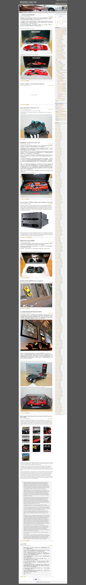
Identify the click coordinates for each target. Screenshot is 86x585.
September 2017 (58, 266)
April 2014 (57, 321)
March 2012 (58, 355)
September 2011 (58, 363)
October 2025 (58, 137)
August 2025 (58, 140)
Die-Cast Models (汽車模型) (60, 30)
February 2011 (58, 372)
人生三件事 (23, 544)
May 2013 (57, 336)
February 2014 (58, 324)
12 (55, 21)
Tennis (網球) (23, 139)
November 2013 (58, 328)
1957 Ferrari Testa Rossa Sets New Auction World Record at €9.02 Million (36, 417)
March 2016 (58, 290)
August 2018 (58, 251)
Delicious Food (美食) (60, 64)
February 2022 (58, 195)
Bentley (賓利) (59, 35)
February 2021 (58, 211)
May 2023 (57, 175)
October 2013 (58, 329)
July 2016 (57, 285)
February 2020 (58, 227)
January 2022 (58, 196)
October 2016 (58, 281)
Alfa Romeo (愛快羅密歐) (61, 31)
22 (60, 22)
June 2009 (57, 399)
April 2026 (57, 129)
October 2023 (58, 168)
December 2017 (58, 262)
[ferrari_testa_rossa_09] (47, 451)
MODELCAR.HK (28, 2)
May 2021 (57, 207)
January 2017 (58, 277)
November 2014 (58, 312)
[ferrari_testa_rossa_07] (26, 451)
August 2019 (58, 235)
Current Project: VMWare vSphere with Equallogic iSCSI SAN (36, 202)
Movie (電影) (59, 67)
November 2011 (58, 360)
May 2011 (57, 368)
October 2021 (58, 200)
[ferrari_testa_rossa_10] (26, 460)
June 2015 (57, 302)
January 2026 (58, 133)
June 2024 (57, 157)
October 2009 (58, 394)
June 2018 (57, 254)
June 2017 (57, 270)
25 (65, 22)
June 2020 (57, 222)
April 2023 (57, 176)
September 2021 (58, 202)
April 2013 (57, 337)
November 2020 (58, 215)
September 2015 (58, 298)
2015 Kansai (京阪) (61, 87)
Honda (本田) (59, 42)
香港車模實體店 (60, 104)
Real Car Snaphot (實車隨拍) (25, 308)
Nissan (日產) (59, 54)
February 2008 (58, 414)
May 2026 (57, 128)
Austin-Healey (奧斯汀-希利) (61, 34)
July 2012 (57, 349)
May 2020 (57, 223)
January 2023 (58, 180)
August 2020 (58, 219)
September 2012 (58, 347)
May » (65, 25)
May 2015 (57, 304)
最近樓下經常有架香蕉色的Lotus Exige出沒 (31, 281)
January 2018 (58, 261)
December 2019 (58, 230)
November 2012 (58, 344)
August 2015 (58, 300)
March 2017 (58, 274)
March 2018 (58, 258)
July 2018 (57, 253)
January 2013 (58, 341)
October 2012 (58, 345)
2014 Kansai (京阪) (61, 86)
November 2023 (58, 167)
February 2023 (58, 179)
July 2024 (57, 156)
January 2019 (58, 245)
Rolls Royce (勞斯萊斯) (60, 57)
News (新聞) (58, 62)
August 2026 (58, 124)
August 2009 (58, 396)
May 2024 (57, 159)
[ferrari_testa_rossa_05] (36, 442)
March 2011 (58, 371)
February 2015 (58, 308)
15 (60, 21)
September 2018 (58, 250)
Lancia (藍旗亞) (59, 47)
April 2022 (57, 192)
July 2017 (57, 269)
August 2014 (58, 316)
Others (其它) (58, 63)
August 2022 (58, 187)
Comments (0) (51, 16)
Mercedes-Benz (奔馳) (60, 53)
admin (22, 16)
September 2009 (58, 395)
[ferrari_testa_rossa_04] (26, 442)
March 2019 (58, 242)
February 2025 (58, 148)
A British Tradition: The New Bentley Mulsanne (32, 84)
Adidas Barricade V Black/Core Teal (29, 107)
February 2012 (58, 356)
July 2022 (57, 188)
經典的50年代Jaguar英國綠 (27, 240)
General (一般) (23, 576)
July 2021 (57, 204)
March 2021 (58, 210)
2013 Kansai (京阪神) (61, 84)
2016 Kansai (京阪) (61, 90)
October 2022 (58, 184)
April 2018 (57, 257)
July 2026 (57, 125)
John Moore (58, 113)
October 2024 (58, 152)
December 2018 (58, 246)
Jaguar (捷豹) (59, 43)
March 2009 (58, 403)
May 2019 (57, 239)
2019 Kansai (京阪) (61, 98)
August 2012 (58, 348)
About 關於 (25, 12)
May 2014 (57, 320)
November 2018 (58, 247)
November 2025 (58, 136)
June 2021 (57, 206)
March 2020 (58, 226)
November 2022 (58, 183)
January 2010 (58, 390)
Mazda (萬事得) (59, 51)
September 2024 (58, 153)
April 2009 (57, 402)
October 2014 (58, 313)
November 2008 (58, 407)
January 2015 (58, 309)
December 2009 (58, 391)
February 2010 (58, 388)
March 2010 (58, 387)
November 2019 (58, 231)
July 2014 (57, 317)
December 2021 (58, 198)
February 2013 (58, 340)
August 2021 (58, 203)
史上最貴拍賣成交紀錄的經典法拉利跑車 (31, 311)
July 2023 (57, 172)
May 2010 (57, 384)
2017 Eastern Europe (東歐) (62, 91)
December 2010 (58, 375)
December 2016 (58, 278)
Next (39, 579)
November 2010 (58, 376)
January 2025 (58, 149)
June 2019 (57, 238)
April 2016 (57, 289)
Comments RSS (64, 0)
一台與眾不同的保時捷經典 (27, 14)
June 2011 (57, 367)
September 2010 (58, 379)
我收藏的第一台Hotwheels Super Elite (30, 142)
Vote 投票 (29, 12)
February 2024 (58, 163)
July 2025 (57, 141)
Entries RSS (60, 0)
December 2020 (58, 214)
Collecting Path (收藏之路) (25, 80)
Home (21, 12)
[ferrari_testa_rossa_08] (36, 451)
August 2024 (58, 155)
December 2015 (58, 294)
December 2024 (58, 151)
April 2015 (57, 305)
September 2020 (58, 218)
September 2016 (58, 282)
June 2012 (57, 351)
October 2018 (58, 249)
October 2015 (58, 297)
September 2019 (58, 234)
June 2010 (57, 383)
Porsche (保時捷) (59, 55)
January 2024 (58, 164)
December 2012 (58, 343)
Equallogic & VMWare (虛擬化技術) (26, 237)
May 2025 (57, 144)
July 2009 (57, 398)
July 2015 (57, 301)
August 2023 (58, 171)
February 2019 (58, 243)
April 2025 (57, 145)
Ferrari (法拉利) (59, 39)
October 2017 (58, 265)
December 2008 (58, 406)
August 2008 (58, 411)
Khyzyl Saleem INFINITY (63, 118)
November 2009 (58, 392)
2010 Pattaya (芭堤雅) (61, 83)
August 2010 (58, 380)
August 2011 (58, 364)
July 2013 (57, 333)
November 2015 (58, 296)
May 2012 (57, 352)
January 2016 (58, 293)
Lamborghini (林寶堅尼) (60, 46)
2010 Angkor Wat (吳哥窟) (62, 81)
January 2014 (58, 325)
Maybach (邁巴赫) (59, 50)
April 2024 (57, 160)
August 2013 (58, 332)
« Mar (56, 25)
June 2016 (57, 286)
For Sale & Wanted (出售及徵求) (61, 58)
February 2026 (58, 132)
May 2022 (57, 191)
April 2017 (57, 273)
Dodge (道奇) (59, 38)
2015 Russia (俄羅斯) (61, 88)
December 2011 (58, 359)
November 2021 (58, 199)
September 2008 (58, 410)
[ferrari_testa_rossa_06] (47, 442)
